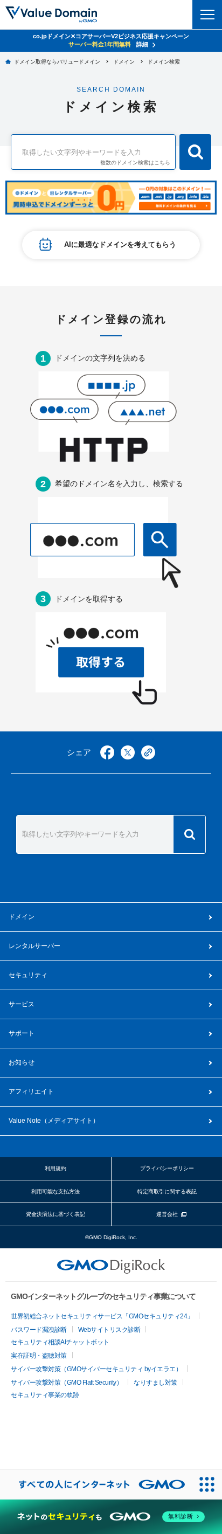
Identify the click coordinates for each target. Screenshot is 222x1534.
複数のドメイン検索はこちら (135, 162)
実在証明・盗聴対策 (39, 1355)
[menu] (207, 14)
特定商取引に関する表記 (167, 1191)
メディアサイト (54, 1120)
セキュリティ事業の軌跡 (45, 1395)
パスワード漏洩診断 (39, 1329)
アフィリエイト (31, 1091)
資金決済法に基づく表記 (55, 1214)
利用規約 (55, 1168)
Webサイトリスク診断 (109, 1329)
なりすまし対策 (155, 1382)
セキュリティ (28, 975)
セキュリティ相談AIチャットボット (60, 1342)
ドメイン (21, 917)
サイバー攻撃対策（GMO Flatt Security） (66, 1382)
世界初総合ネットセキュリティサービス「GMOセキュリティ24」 (102, 1316)
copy (148, 752)
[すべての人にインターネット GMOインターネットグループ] (96, 1484)
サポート (21, 1033)
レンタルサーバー (34, 946)
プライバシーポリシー (167, 1168)
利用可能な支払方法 (55, 1191)
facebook (107, 752)
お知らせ (21, 1062)
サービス (21, 1004)
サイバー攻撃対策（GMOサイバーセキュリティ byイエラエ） (96, 1369)
